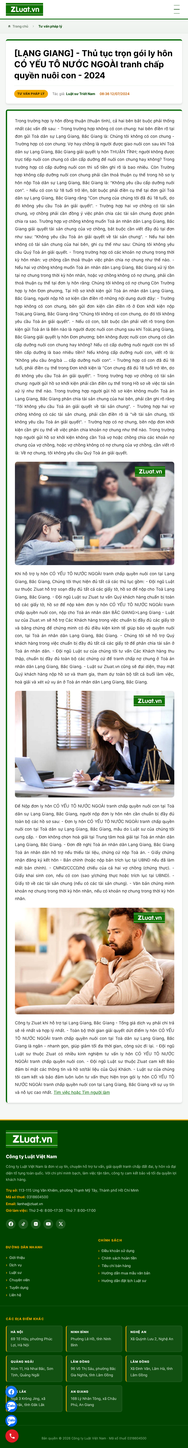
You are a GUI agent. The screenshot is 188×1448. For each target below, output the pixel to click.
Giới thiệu (17, 1257)
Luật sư (15, 1272)
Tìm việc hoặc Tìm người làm (82, 1092)
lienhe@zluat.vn (30, 1204)
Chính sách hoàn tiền (119, 1258)
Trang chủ (20, 26)
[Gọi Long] (12, 1436)
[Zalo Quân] (11, 1421)
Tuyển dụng (18, 1287)
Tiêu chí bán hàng (116, 1266)
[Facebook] (11, 1392)
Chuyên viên (19, 1280)
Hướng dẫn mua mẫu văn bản (126, 1273)
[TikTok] (23, 1224)
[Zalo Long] (11, 1406)
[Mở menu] (176, 9)
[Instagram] (36, 1224)
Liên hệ (15, 1295)
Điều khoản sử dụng (118, 1251)
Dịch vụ (15, 1265)
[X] (61, 1224)
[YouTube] (48, 1224)
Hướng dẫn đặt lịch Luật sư (124, 1281)
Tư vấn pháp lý (50, 26)
